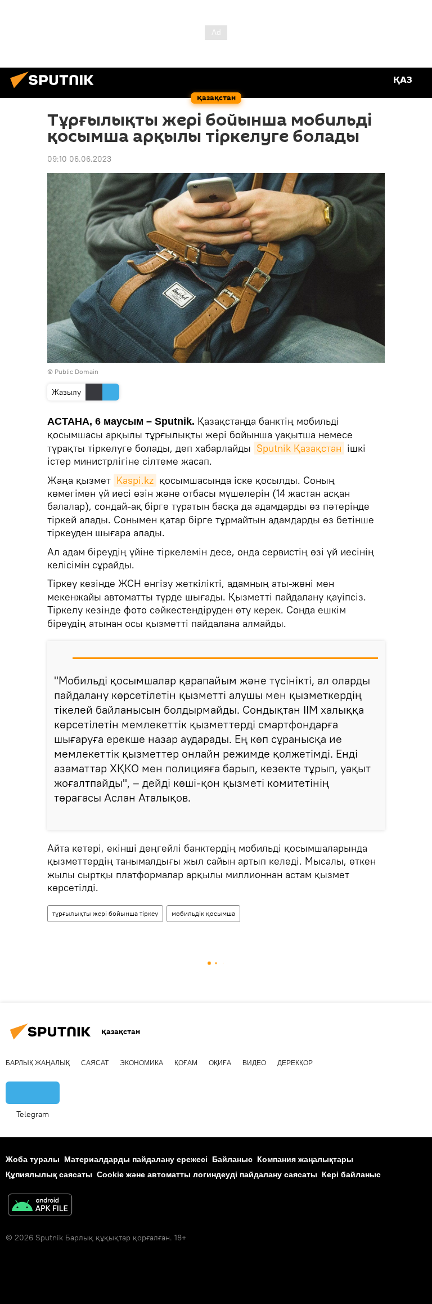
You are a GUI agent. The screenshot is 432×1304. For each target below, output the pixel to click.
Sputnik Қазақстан (298, 448)
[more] (372, 817)
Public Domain (76, 371)
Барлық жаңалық (38, 1063)
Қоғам (185, 1063)
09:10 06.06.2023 (79, 159)
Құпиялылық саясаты (49, 1174)
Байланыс (232, 1159)
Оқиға (220, 1063)
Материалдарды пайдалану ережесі (136, 1159)
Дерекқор (295, 1063)
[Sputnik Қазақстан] (55, 89)
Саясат (95, 1063)
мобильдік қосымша (203, 913)
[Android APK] (40, 1206)
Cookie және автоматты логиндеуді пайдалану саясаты (207, 1174)
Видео (254, 1063)
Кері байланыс (351, 1174)
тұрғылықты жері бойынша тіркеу (105, 913)
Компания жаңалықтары (305, 1159)
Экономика (141, 1063)
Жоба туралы (33, 1159)
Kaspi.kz (135, 480)
